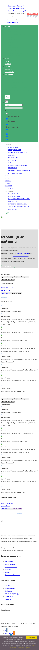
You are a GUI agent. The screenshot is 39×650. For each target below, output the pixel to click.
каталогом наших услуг (20, 256)
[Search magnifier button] (6, 101)
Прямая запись (6, 293)
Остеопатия (13, 40)
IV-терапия (12, 50)
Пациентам (12, 77)
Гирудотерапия (14, 32)
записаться (32, 14)
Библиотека (9, 72)
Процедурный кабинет (17, 48)
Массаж (11, 37)
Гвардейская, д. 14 (22, 277)
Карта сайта (9, 596)
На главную (7, 267)
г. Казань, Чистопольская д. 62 (16, 11)
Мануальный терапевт (17, 34)
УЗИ (9, 45)
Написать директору (12, 594)
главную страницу (23, 253)
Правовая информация (17, 88)
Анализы (11, 42)
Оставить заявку (17, 508)
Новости (8, 69)
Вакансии (12, 85)
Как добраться (14, 80)
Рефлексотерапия (11, 567)
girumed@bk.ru (5, 290)
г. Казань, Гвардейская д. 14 (15, 6)
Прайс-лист (9, 591)
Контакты (12, 93)
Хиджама (8, 569)
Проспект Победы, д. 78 (8, 277)
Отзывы (8, 64)
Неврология (13, 29)
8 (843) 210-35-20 (7, 288)
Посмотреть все (14, 56)
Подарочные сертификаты (18, 82)
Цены (7, 58)
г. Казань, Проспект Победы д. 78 (17, 8)
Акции (7, 66)
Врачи (7, 61)
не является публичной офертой (12, 550)
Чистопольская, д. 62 (8, 279)
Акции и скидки (10, 588)
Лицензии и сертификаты (18, 90)
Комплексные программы (18, 53)
